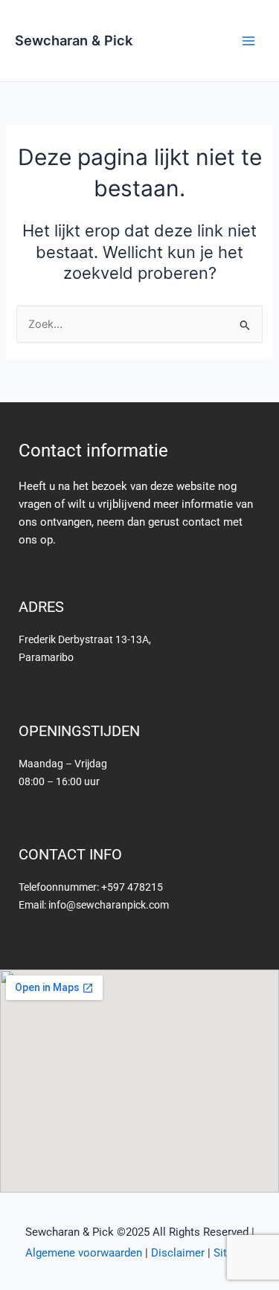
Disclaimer (178, 1253)
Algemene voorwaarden (83, 1253)
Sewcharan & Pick (73, 40)
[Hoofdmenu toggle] (248, 41)
